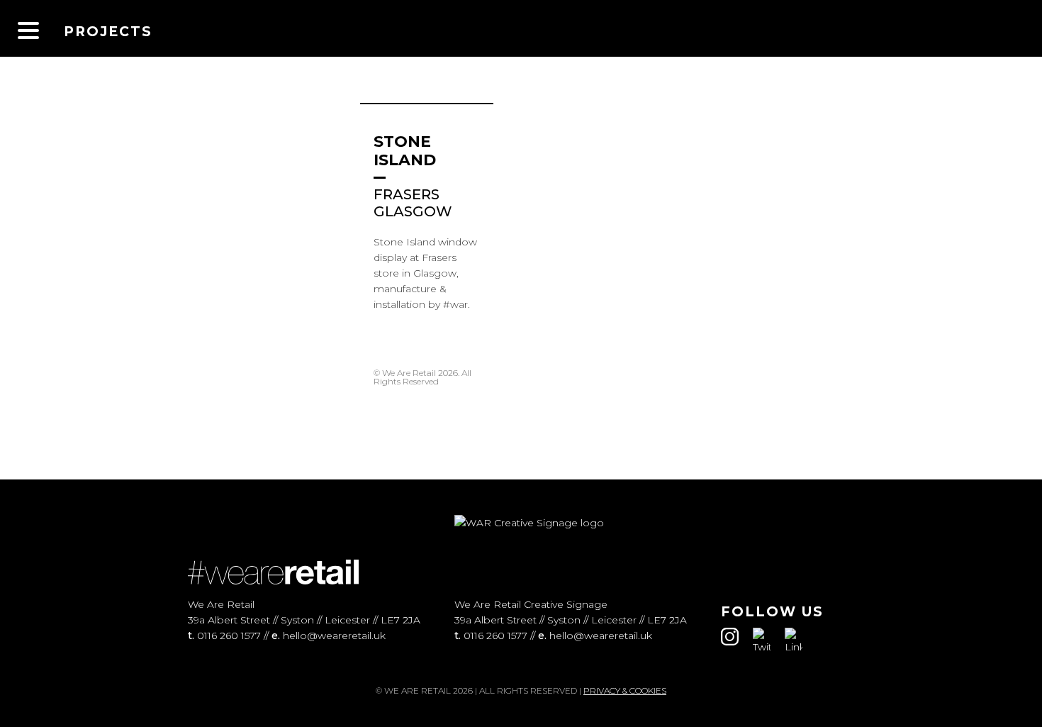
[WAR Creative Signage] (999, 28)
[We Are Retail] (521, 28)
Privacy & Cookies (624, 690)
